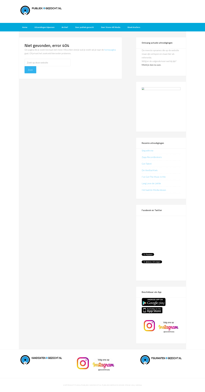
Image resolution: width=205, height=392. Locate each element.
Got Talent (147, 163)
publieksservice (110, 385)
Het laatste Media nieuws (154, 190)
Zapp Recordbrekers (152, 157)
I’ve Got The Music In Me (154, 176)
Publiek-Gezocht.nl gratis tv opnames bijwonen (41, 11)
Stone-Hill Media (133, 385)
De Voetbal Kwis (150, 170)
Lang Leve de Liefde (151, 183)
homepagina (110, 49)
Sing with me (147, 150)
